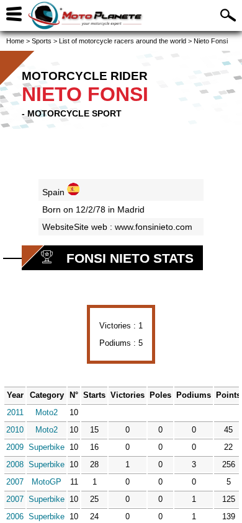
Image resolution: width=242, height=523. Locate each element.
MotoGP (46, 481)
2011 (15, 412)
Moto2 (46, 412)
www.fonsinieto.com (153, 227)
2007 (15, 481)
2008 (15, 464)
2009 (15, 447)
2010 (15, 429)
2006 (15, 516)
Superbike (47, 447)
